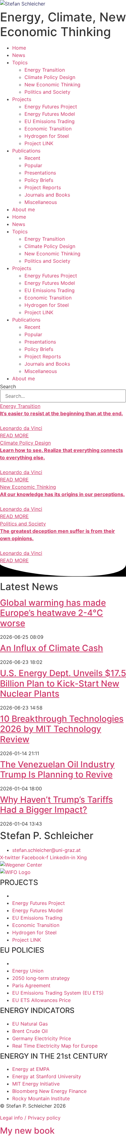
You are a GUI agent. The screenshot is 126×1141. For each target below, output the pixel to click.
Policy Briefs (38, 180)
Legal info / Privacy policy (30, 1118)
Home (19, 48)
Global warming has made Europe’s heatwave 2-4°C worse (53, 612)
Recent (32, 158)
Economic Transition (48, 129)
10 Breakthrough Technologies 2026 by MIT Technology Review (62, 729)
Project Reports (42, 187)
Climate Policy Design (49, 77)
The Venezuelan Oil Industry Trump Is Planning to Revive (57, 769)
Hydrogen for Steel (46, 136)
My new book (27, 1130)
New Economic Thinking (52, 84)
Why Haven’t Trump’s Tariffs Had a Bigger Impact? (56, 804)
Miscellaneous (40, 202)
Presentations (40, 173)
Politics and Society (47, 92)
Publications (26, 151)
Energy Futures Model (49, 114)
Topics (20, 62)
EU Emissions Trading (49, 121)
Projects (21, 99)
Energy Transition (44, 70)
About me (23, 209)
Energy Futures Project (50, 107)
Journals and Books (47, 195)
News (18, 55)
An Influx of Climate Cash (51, 648)
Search (8, 386)
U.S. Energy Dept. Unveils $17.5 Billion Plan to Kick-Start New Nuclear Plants (63, 683)
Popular (33, 165)
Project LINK (38, 143)
